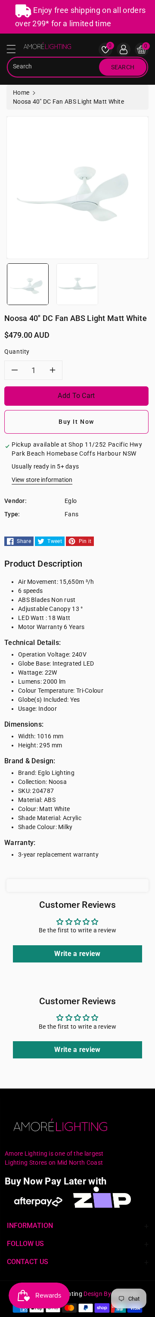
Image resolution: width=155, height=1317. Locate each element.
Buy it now (76, 421)
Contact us (27, 1262)
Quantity (17, 351)
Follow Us (25, 1244)
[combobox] (54, 67)
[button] (15, 51)
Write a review (77, 954)
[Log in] (123, 49)
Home (21, 92)
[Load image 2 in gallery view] (77, 283)
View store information (42, 479)
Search (123, 67)
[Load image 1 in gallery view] (27, 283)
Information (30, 1225)
